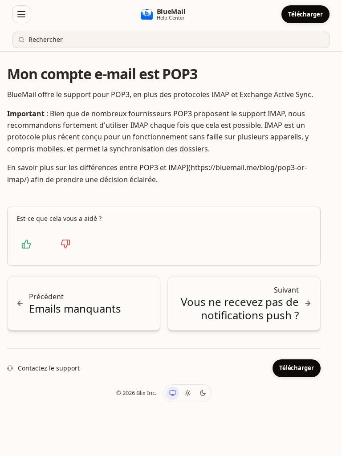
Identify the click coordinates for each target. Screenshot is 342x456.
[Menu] (21, 14)
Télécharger (305, 14)
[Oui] (26, 244)
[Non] (65, 244)
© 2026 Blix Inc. (136, 393)
